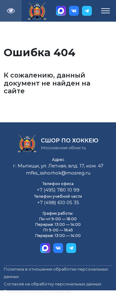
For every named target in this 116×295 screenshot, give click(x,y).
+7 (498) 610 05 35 (58, 202)
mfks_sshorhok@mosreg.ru (58, 173)
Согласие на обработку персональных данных (52, 283)
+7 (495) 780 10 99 (58, 190)
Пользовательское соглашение (37, 291)
